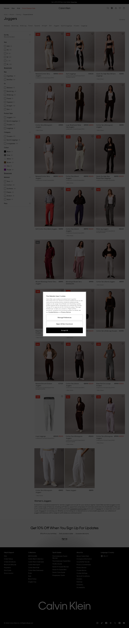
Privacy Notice (66, 312)
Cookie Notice (53, 312)
